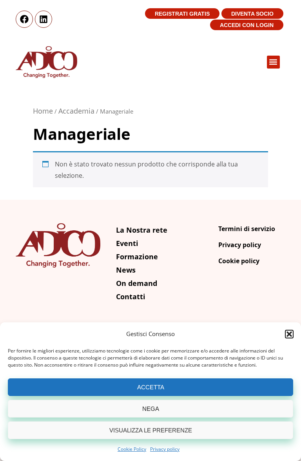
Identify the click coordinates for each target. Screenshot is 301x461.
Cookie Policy (132, 449)
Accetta (150, 387)
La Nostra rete (141, 230)
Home (43, 111)
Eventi (127, 243)
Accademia (76, 111)
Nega (150, 408)
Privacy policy (165, 449)
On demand (136, 283)
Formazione (137, 256)
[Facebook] (24, 19)
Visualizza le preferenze (150, 430)
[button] (289, 334)
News (126, 270)
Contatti (130, 296)
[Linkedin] (43, 19)
